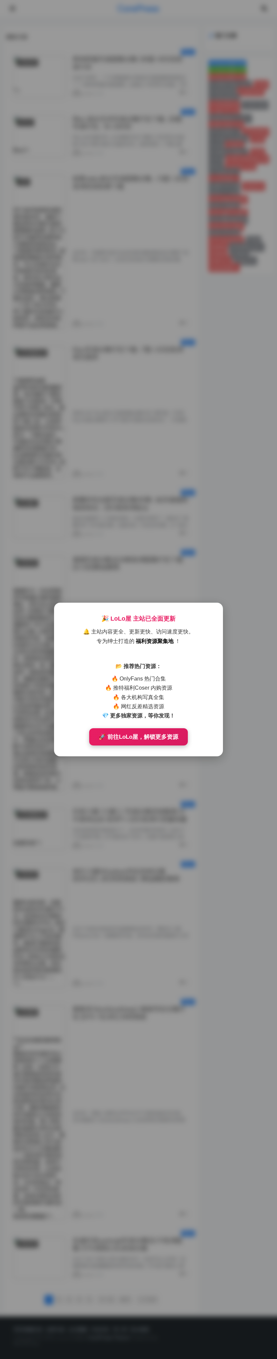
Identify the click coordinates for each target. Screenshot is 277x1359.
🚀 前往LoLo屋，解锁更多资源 (138, 737)
